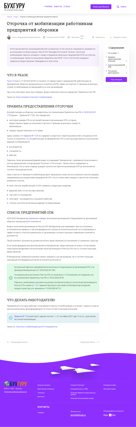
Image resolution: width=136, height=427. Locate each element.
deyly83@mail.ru (78, 415)
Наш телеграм (116, 80)
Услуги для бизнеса (101, 7)
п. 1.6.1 (36, 285)
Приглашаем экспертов (46, 389)
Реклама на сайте (109, 385)
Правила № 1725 (30, 136)
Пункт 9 (10, 81)
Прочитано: (78, 37)
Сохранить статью (120, 37)
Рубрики (48, 7)
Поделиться (100, 37)
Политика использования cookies (82, 398)
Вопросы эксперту (44, 385)
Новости (58, 7)
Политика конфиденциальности (15, 392)
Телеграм (41, 393)
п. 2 (64, 275)
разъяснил (34, 218)
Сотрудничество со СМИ (79, 389)
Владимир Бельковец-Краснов (29, 37)
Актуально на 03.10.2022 (55, 37)
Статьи (67, 7)
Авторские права (109, 389)
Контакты (41, 396)
